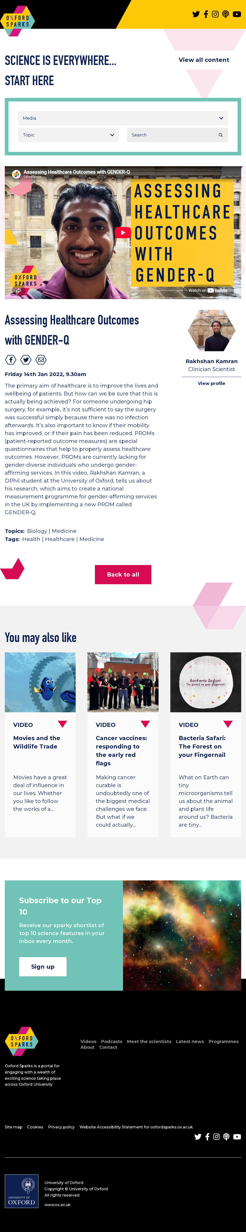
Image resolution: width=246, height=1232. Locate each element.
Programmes (224, 1041)
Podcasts (111, 1041)
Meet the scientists (149, 1041)
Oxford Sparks (17, 19)
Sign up (43, 966)
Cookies (35, 1127)
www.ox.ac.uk (57, 1205)
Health (31, 539)
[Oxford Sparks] (21, 1061)
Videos (88, 1041)
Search (221, 135)
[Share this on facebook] (11, 360)
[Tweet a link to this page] (26, 360)
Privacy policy (61, 1127)
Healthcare (60, 539)
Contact (108, 1047)
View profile (211, 383)
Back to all (123, 574)
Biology (37, 531)
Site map (13, 1127)
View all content (204, 59)
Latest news (190, 1041)
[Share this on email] (41, 360)
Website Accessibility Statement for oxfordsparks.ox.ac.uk (136, 1127)
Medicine (64, 531)
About (87, 1047)
